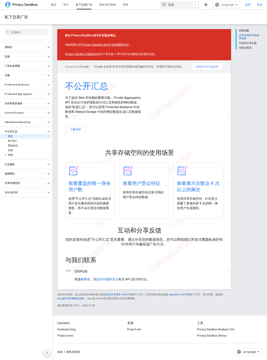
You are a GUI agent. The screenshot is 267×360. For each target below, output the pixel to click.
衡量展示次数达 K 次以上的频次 (198, 186)
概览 (53, 4)
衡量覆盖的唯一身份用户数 (89, 186)
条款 (60, 351)
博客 (125, 4)
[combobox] (179, 4)
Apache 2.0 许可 (178, 294)
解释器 (85, 279)
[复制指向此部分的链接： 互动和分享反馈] (167, 230)
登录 (259, 4)
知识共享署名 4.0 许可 (118, 294)
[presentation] (144, 152)
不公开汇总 (86, 86)
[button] (23, 47)
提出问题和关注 (107, 279)
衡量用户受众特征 (141, 183)
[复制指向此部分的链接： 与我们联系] (102, 260)
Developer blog (66, 329)
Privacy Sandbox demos (212, 335)
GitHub (80, 271)
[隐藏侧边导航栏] (47, 353)
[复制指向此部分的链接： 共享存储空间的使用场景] (179, 153)
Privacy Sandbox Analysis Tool (215, 329)
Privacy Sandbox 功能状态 (81, 54)
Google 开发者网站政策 (70, 298)
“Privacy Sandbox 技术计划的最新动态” (105, 44)
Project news (65, 335)
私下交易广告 (84, 4)
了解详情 (75, 129)
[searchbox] (26, 32)
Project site (134, 329)
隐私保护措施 (107, 4)
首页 (248, 4)
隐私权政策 (73, 351)
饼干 (66, 4)
